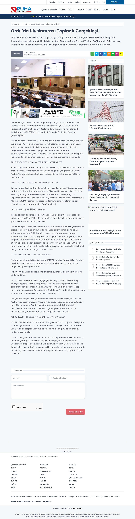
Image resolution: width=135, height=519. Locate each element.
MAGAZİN (72, 465)
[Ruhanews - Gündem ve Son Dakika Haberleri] (21, 9)
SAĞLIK (105, 9)
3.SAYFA (72, 471)
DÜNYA (62, 9)
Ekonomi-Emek (45, 471)
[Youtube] (118, 457)
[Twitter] (109, 457)
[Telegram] (121, 457)
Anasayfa (15, 24)
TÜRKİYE (97, 9)
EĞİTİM (71, 468)
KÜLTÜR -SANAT (46, 487)
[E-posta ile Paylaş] (109, 54)
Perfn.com (77, 508)
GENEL (42, 474)
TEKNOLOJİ (44, 465)
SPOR (113, 9)
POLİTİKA (43, 468)
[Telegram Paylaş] (105, 54)
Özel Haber (73, 474)
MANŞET (43, 481)
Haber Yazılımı (52, 457)
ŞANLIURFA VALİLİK (76, 478)
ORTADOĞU (44, 484)
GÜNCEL (24, 24)
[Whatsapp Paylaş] (92, 54)
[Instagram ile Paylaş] (117, 54)
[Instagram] (115, 457)
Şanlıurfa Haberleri (49, 9)
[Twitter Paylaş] (97, 54)
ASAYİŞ (42, 478)
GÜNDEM (80, 9)
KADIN (88, 9)
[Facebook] (112, 457)
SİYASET (71, 9)
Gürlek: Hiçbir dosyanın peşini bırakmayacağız (53, 16)
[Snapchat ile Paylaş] (121, 54)
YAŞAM (71, 484)
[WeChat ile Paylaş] (113, 54)
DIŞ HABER (73, 481)
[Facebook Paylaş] (101, 54)
